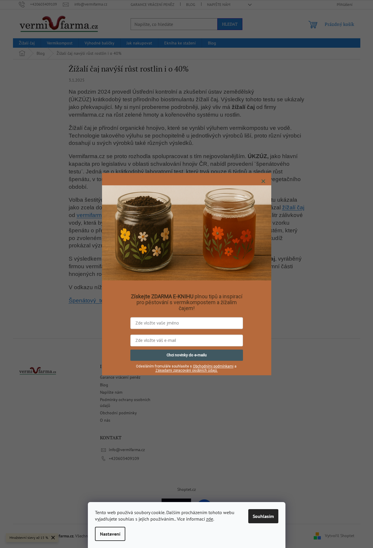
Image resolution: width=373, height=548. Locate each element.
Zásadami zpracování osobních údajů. (186, 371)
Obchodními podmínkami (213, 366)
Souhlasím (263, 516)
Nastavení (110, 534)
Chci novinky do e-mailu (187, 355)
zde (209, 519)
